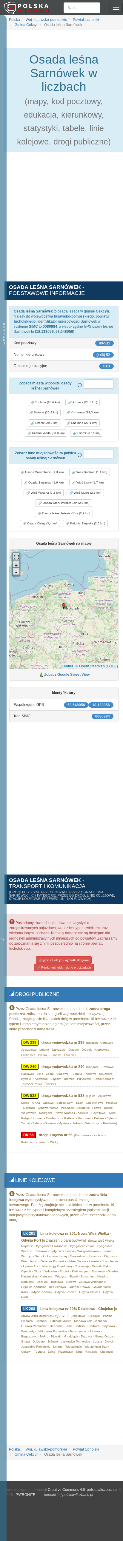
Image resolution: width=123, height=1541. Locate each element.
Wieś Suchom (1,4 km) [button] (91, 472)
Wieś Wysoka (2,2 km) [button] (45, 492)
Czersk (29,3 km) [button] (46, 422)
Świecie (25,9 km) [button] (45, 412)
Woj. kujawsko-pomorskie (46, 20)
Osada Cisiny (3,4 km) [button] (41, 523)
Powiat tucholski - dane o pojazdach (65, 967)
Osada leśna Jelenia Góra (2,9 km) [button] (65, 513)
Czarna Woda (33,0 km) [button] (47, 433)
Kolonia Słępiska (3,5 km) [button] (87, 523)
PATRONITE (25, 1495)
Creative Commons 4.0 (66, 1490)
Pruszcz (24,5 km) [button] (84, 402)
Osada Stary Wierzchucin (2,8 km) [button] (65, 502)
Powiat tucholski (85, 20)
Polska (14, 20)
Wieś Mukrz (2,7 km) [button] (87, 492)
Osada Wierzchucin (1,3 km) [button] (44, 472)
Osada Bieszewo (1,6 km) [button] (45, 482)
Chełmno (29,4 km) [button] (83, 422)
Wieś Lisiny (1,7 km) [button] (90, 482)
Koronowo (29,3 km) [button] (84, 412)
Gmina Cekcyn (26, 25)
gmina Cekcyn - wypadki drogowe (65, 960)
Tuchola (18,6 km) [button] (47, 402)
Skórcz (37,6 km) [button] (88, 433)
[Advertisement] (61, 219)
